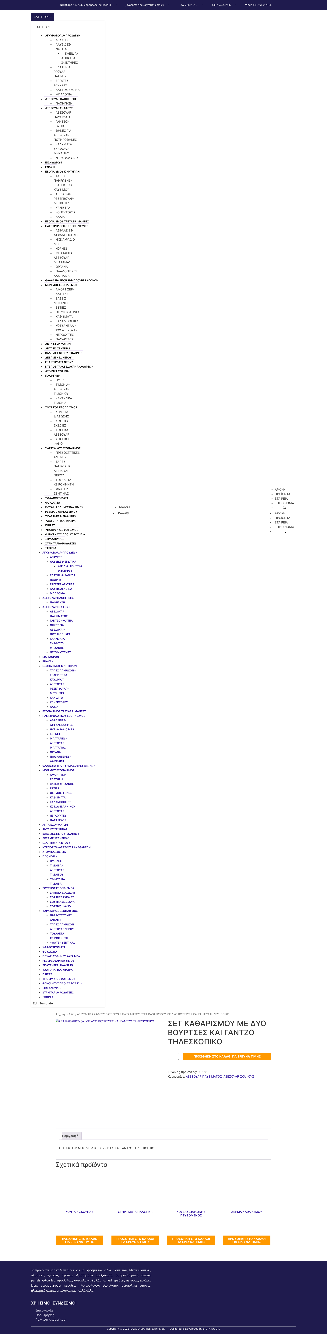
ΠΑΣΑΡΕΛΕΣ (65, 339)
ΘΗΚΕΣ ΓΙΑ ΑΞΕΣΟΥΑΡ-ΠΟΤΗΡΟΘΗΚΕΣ (65, 135)
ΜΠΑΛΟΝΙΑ (64, 94)
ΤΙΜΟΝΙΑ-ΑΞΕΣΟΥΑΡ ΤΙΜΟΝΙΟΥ (62, 389)
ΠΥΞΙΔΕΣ (62, 380)
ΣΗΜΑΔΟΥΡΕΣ (54, 538)
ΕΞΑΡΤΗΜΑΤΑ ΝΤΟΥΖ (59, 362)
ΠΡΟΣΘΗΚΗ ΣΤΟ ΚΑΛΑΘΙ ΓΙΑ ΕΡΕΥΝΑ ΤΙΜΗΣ (227, 1056)
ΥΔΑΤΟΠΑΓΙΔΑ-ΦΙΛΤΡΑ (60, 520)
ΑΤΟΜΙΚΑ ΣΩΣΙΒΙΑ (57, 371)
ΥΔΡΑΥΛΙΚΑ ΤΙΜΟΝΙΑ (63, 400)
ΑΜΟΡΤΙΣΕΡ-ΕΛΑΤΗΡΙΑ (64, 291)
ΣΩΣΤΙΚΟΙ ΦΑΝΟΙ (61, 441)
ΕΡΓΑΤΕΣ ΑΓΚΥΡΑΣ (61, 83)
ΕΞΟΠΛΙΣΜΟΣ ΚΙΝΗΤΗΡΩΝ (62, 171)
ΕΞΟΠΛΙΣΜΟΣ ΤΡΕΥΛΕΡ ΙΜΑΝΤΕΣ (67, 221)
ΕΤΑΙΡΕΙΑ (281, 522)
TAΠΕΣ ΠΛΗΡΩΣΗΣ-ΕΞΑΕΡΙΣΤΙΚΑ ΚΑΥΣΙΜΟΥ (63, 182)
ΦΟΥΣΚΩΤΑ (52, 502)
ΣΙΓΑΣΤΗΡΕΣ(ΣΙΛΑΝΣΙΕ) (60, 516)
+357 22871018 (187, 5)
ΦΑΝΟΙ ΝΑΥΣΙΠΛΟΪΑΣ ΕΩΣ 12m (65, 534)
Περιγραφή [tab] (70, 1136)
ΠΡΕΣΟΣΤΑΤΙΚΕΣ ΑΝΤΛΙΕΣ (67, 455)
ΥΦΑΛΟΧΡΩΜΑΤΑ (56, 498)
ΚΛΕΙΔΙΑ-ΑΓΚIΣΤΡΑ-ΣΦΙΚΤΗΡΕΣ (69, 58)
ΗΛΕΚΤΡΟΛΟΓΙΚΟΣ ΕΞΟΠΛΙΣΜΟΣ (66, 226)
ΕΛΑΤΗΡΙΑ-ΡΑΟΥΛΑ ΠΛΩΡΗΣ (63, 71)
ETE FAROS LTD (211, 1328)
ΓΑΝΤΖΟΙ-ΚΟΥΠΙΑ (61, 124)
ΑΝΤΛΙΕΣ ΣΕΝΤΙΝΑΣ (57, 348)
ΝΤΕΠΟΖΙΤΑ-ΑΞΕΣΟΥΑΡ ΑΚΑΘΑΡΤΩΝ (69, 366)
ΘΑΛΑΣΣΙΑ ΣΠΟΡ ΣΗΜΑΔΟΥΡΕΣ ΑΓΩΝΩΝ (71, 280)
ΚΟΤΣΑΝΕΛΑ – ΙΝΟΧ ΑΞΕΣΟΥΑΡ (65, 328)
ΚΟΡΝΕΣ (62, 248)
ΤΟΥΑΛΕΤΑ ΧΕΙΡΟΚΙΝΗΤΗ (64, 482)
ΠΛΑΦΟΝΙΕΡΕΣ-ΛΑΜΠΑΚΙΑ (66, 273)
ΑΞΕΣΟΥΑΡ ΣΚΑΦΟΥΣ (59, 108)
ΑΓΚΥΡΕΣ (62, 40)
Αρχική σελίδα (65, 1014)
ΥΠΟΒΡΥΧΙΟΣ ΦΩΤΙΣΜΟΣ (61, 529)
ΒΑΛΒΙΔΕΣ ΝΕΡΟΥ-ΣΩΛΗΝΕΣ (63, 353)
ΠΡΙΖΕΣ (50, 525)
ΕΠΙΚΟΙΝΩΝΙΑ (284, 527)
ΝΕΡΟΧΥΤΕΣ (65, 335)
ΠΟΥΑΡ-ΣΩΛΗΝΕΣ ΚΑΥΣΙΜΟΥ (64, 507)
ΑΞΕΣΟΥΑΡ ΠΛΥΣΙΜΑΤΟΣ (63, 115)
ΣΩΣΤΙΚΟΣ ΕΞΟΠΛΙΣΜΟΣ (61, 407)
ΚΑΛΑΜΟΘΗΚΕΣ (67, 321)
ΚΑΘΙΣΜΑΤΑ (64, 316)
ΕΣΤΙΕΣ (61, 307)
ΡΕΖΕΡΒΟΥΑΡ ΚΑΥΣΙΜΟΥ (61, 511)
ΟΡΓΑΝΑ (62, 267)
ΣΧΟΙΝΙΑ (50, 548)
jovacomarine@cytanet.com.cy (145, 5)
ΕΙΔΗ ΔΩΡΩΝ (53, 162)
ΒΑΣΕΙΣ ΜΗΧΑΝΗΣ (61, 301)
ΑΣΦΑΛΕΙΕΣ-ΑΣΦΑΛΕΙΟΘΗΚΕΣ (66, 232)
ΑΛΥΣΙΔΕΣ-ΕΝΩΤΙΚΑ (62, 47)
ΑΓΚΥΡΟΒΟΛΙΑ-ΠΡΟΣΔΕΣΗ (62, 35)
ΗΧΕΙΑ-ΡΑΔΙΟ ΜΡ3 (64, 242)
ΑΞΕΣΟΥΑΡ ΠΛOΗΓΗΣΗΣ (61, 99)
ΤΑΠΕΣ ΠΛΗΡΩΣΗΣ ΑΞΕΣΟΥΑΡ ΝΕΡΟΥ (62, 468)
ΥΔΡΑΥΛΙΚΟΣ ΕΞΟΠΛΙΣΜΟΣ (63, 448)
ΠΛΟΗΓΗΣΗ (64, 103)
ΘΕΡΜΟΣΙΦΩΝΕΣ (68, 312)
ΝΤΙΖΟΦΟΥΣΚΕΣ (67, 158)
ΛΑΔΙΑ (60, 217)
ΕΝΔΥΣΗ (50, 167)
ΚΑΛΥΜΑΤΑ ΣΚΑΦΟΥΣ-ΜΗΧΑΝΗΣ (63, 148)
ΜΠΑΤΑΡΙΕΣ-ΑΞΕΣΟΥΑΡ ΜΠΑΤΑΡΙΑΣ (64, 257)
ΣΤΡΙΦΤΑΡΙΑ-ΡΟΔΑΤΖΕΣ (60, 543)
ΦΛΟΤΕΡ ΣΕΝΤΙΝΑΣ (61, 491)
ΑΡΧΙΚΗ (280, 513)
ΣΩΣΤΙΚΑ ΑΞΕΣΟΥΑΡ (61, 432)
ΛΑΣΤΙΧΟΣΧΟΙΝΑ (68, 90)
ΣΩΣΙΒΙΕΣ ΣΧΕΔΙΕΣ (61, 423)
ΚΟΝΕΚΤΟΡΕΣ (66, 212)
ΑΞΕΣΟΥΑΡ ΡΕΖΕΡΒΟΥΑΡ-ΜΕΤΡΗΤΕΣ (64, 198)
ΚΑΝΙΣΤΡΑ (63, 208)
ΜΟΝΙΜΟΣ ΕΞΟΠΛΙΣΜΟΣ (61, 284)
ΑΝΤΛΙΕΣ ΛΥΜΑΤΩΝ (58, 343)
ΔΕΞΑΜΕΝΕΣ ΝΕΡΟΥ (58, 357)
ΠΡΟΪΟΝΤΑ (282, 518)
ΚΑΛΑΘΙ (123, 513)
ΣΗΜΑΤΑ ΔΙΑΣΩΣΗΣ (61, 414)
